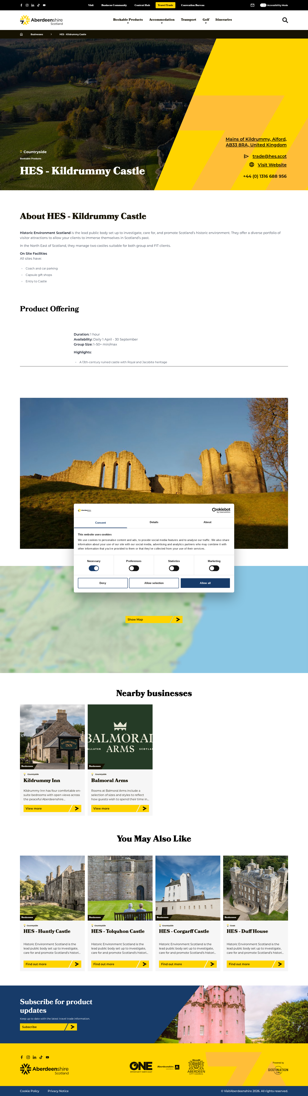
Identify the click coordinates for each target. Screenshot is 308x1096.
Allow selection (154, 582)
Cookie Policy (29, 1091)
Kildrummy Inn (42, 781)
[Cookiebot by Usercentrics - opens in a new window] (214, 510)
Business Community (114, 6)
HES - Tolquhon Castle (118, 932)
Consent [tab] (100, 522)
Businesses (37, 34)
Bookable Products (128, 20)
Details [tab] (154, 522)
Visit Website (272, 164)
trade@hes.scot (270, 156)
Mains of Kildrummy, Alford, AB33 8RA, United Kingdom (256, 141)
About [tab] (207, 522)
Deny (102, 582)
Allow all (205, 582)
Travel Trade (165, 6)
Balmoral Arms (109, 781)
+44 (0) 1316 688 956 (265, 176)
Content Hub (142, 6)
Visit (91, 6)
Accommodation (161, 20)
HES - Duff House (247, 932)
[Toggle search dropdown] (285, 20)
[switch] (134, 568)
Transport (188, 20)
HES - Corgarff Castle (184, 932)
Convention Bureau (192, 6)
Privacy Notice (58, 1091)
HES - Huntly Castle (47, 932)
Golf (206, 20)
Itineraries (223, 20)
